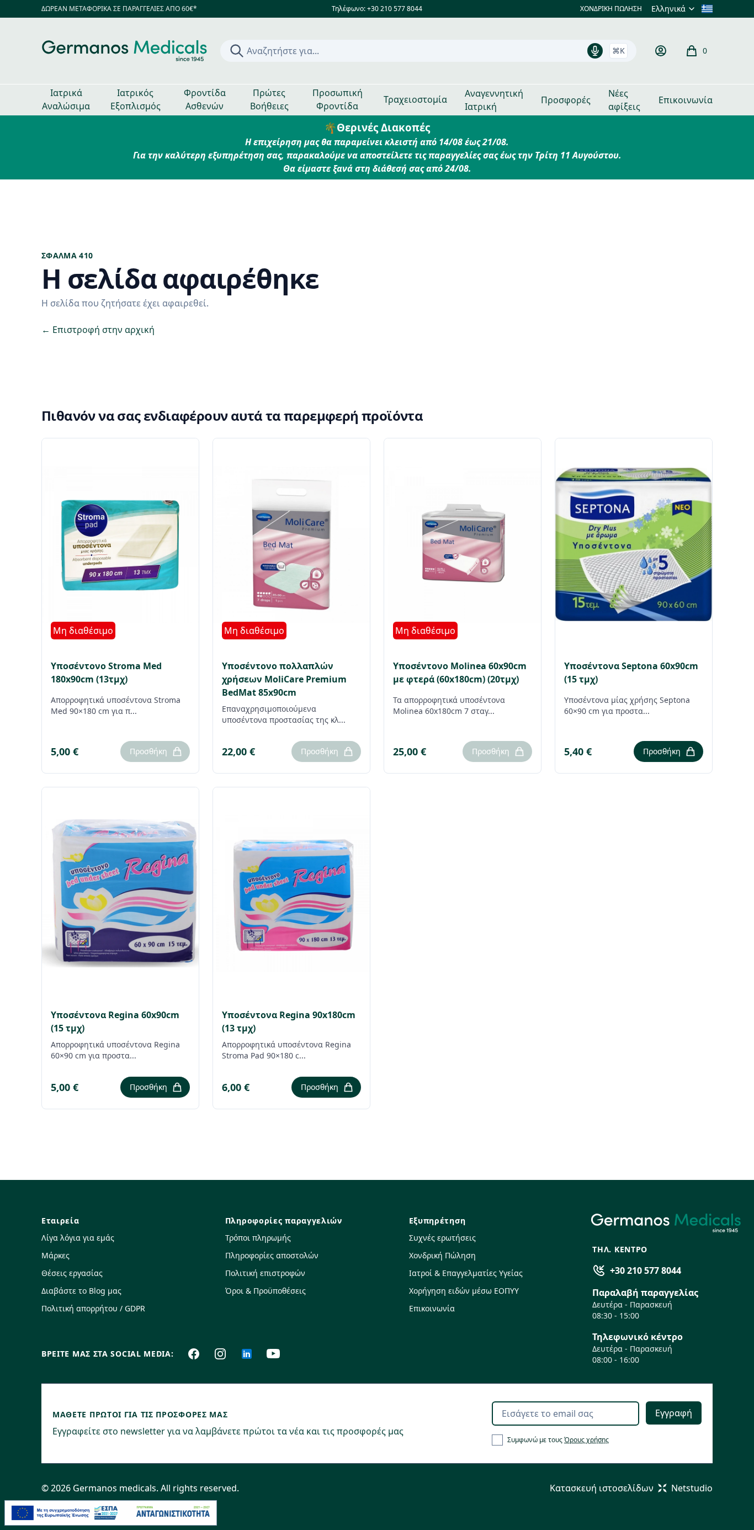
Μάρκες (55, 1255)
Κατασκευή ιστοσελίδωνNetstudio (631, 1488)
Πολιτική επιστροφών (265, 1273)
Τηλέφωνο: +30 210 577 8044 (377, 8)
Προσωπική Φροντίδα (337, 99)
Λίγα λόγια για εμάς (77, 1237)
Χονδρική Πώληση (442, 1255)
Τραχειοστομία (415, 99)
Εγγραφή (673, 1413)
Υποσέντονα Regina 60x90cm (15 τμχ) (115, 1021)
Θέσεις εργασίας (72, 1273)
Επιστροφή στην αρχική (98, 330)
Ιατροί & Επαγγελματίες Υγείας (466, 1273)
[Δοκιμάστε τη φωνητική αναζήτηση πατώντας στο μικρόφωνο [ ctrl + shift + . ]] (595, 51)
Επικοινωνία (686, 100)
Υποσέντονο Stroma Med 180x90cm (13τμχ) (106, 672)
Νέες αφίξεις (624, 100)
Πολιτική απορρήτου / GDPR (93, 1308)
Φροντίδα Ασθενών (205, 99)
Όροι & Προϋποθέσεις (265, 1290)
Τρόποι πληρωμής (258, 1237)
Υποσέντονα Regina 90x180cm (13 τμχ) (288, 1021)
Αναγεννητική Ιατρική (494, 100)
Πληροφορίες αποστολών (271, 1255)
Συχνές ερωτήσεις (442, 1237)
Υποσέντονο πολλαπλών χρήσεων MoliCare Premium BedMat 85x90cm (284, 679)
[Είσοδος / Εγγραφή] (660, 50)
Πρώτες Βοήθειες (269, 99)
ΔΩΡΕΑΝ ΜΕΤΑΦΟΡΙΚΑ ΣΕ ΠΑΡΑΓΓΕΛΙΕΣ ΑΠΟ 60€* (119, 8)
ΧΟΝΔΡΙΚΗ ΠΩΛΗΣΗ (611, 8)
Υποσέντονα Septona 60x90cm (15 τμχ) (631, 672)
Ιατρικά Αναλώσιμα (66, 99)
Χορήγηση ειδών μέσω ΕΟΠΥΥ (464, 1290)
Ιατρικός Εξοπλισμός (135, 99)
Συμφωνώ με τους (558, 1440)
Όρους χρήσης (586, 1439)
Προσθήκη (148, 751)
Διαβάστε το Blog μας (81, 1290)
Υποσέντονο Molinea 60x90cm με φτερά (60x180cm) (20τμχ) (460, 672)
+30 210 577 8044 (645, 1270)
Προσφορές (566, 100)
